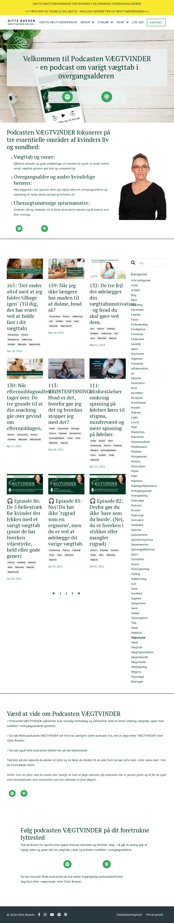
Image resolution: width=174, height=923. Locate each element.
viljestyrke (22, 344)
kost (92, 329)
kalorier (11, 435)
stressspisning (140, 569)
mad (134, 427)
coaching (137, 305)
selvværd (94, 450)
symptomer (138, 603)
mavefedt (137, 437)
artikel (52, 428)
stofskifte (137, 559)
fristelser (137, 334)
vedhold (136, 633)
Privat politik (154, 915)
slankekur (94, 333)
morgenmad (139, 456)
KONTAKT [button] (156, 22)
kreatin (135, 407)
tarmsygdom (139, 618)
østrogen (137, 681)
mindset (136, 451)
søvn (134, 608)
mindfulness (139, 447)
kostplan (137, 398)
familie (136, 315)
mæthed (136, 481)
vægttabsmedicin (142, 652)
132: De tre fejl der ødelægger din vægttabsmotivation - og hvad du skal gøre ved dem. (108, 303)
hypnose (136, 359)
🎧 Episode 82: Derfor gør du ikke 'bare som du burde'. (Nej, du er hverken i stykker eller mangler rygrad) (107, 522)
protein (135, 510)
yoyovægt (137, 677)
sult (51, 321)
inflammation (139, 368)
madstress (138, 432)
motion (135, 461)
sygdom (136, 598)
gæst (134, 349)
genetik (136, 344)
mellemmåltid (140, 442)
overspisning (13, 335)
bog (133, 295)
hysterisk (137, 363)
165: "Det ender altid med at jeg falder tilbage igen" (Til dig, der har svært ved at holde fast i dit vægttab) (24, 306)
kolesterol (138, 383)
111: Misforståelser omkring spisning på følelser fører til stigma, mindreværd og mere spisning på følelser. (107, 409)
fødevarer (137, 339)
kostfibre (137, 393)
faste (134, 319)
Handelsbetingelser (129, 915)
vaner (76, 321)
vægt (134, 642)
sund (93, 338)
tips (133, 623)
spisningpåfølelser (56, 438)
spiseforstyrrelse (142, 540)
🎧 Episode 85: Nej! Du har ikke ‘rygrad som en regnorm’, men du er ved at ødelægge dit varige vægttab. (65, 522)
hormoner (137, 354)
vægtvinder (138, 662)
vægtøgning (139, 667)
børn (134, 300)
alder (134, 285)
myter (110, 441)
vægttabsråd (34, 344)
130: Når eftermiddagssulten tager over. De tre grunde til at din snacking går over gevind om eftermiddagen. (25, 406)
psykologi (111, 329)
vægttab (112, 338)
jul (132, 373)
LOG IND (138, 22)
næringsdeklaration (144, 486)
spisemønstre (13, 339)
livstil (135, 422)
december (137, 310)
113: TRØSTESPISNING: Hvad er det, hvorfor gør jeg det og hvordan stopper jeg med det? (66, 403)
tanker (68, 321)
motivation (138, 466)
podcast (24, 335)
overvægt (75, 428)
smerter (136, 530)
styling (135, 574)
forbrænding (139, 324)
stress (93, 455)
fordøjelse (138, 329)
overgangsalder (141, 491)
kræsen (136, 412)
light (134, 417)
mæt (134, 476)
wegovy (136, 672)
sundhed (11, 344)
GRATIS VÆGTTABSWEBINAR (58, 22)
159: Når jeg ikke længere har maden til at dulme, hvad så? (65, 297)
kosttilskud (138, 403)
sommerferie (139, 535)
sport (134, 554)
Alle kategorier (141, 280)
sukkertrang (27, 339)
